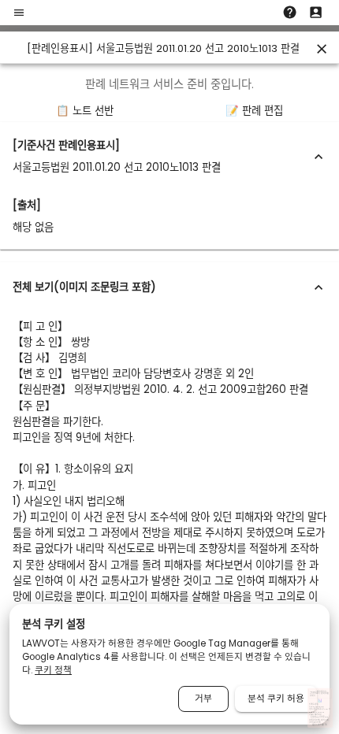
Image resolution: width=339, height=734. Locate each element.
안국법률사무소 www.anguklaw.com (316, 705)
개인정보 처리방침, (314, 720)
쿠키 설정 (318, 722)
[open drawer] (19, 12)
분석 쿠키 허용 (276, 698)
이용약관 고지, (325, 720)
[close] (321, 49)
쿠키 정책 (53, 670)
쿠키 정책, (312, 722)
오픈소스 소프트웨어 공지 (319, 725)
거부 (203, 698)
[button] (169, 156)
